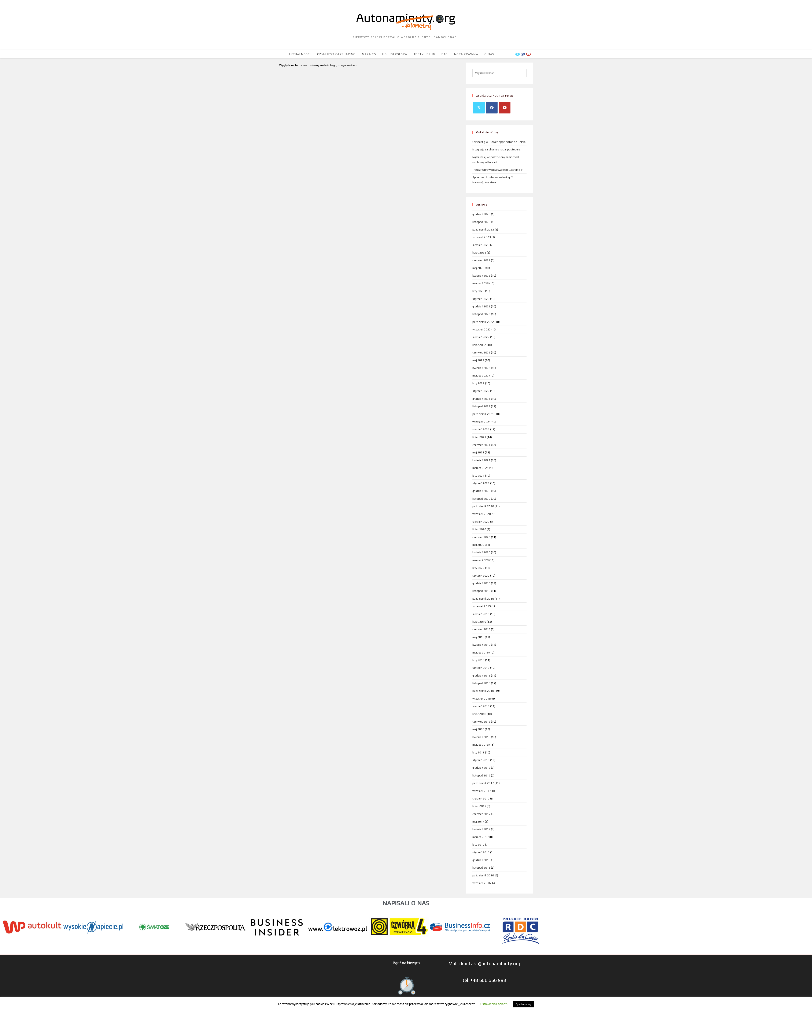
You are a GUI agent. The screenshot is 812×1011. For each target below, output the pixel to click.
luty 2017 (478, 844)
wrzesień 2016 (481, 883)
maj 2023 (478, 268)
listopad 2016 (481, 867)
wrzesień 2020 (481, 514)
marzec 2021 (480, 467)
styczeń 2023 (481, 298)
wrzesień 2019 (481, 606)
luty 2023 (478, 291)
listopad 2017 (481, 775)
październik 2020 (483, 506)
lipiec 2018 (479, 714)
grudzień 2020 (481, 491)
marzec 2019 (480, 652)
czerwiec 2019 (481, 629)
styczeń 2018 (481, 760)
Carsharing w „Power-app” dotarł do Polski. (499, 141)
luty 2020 (478, 567)
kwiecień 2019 (481, 644)
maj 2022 (478, 360)
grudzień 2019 (481, 583)
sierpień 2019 (481, 614)
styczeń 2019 (481, 667)
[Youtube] (504, 107)
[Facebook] (492, 107)
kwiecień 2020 (481, 552)
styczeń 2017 (481, 852)
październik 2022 (483, 321)
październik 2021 (483, 414)
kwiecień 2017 (481, 829)
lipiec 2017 (479, 806)
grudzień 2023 (481, 214)
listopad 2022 (481, 314)
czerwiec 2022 (481, 352)
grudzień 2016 (481, 860)
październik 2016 (483, 875)
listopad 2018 (481, 683)
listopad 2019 (481, 590)
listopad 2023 (481, 222)
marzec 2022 (480, 375)
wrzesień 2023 (481, 237)
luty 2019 (478, 660)
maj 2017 (478, 821)
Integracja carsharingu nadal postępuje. (496, 149)
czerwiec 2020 (481, 537)
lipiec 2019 (479, 621)
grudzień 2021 (481, 398)
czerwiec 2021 (481, 444)
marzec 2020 (480, 560)
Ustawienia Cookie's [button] (494, 1004)
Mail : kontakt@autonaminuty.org (484, 963)
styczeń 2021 (481, 483)
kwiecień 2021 (481, 460)
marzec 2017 (480, 837)
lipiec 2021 (479, 437)
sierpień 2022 (481, 337)
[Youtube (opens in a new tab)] (528, 54)
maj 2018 (478, 729)
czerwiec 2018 (481, 721)
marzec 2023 (480, 283)
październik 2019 (483, 598)
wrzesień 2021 (481, 421)
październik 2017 (483, 783)
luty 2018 (478, 752)
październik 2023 (483, 229)
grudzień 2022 (481, 306)
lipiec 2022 (479, 345)
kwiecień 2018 (481, 737)
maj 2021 (478, 452)
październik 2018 (483, 690)
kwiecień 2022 (481, 368)
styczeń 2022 (481, 391)
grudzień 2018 (481, 675)
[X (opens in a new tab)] (517, 54)
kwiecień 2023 (481, 275)
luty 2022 (478, 383)
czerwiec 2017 (481, 814)
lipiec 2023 (479, 252)
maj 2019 (478, 637)
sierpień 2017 (481, 798)
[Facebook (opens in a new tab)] (523, 54)
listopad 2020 (481, 498)
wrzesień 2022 (481, 329)
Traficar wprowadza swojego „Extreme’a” (497, 169)
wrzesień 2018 (481, 698)
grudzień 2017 (481, 767)
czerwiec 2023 (481, 260)
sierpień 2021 (481, 429)
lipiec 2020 (479, 529)
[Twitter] (479, 107)
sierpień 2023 (481, 245)
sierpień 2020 (481, 521)
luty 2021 (478, 475)
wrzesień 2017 (481, 791)
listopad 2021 (481, 406)
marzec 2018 (480, 744)
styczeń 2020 (481, 575)
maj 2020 (478, 544)
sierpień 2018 (481, 706)
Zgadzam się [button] (523, 1004)
